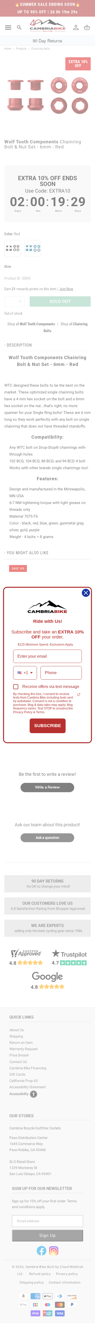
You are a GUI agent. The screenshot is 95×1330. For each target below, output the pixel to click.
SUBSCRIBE (47, 725)
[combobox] (25, 672)
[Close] (86, 593)
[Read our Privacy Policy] (79, 694)
